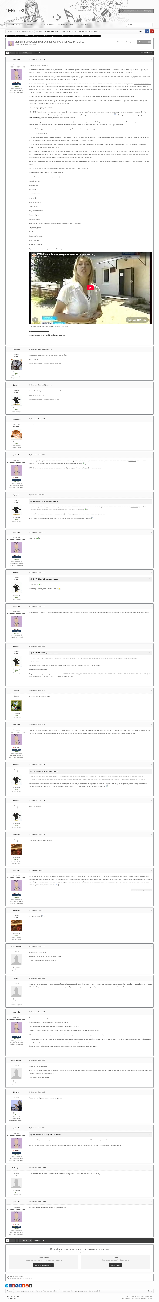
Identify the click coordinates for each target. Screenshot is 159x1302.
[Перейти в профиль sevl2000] (16, 849)
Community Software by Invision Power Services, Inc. (136, 1298)
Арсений (16, 349)
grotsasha (25, 44)
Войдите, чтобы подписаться (127, 42)
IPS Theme (10, 1296)
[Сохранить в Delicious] (20, 1285)
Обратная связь (12, 1299)
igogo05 (16, 385)
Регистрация (148, 11)
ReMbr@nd (16, 1168)
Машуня (16, 1092)
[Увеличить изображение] (59, 589)
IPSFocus (18, 1296)
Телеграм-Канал (66, 24)
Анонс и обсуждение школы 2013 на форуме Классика (47, 335)
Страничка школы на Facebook (39, 331)
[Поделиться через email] (30, 1285)
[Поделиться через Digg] (16, 1285)
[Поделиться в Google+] (13, 1285)
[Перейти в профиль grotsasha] (11, 43)
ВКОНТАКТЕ (83, 24)
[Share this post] (151, 59)
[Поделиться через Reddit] (23, 1285)
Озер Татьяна (16, 946)
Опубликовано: (37, 59)
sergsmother (16, 419)
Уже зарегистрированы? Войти (131, 11)
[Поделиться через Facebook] (10, 1285)
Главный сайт (48, 24)
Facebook (147, 31)
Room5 (16, 691)
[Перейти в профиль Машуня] (16, 1105)
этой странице (72, 79)
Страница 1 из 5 (38, 52)
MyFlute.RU (130, 1296)
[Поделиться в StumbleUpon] (27, 1285)
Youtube (152, 31)
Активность (32, 24)
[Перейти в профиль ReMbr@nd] (16, 1183)
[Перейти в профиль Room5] (16, 705)
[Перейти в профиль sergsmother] (16, 434)
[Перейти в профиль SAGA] (16, 991)
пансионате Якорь (44, 103)
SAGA (16, 978)
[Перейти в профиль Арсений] (16, 364)
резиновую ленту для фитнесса (39, 117)
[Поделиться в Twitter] (6, 1285)
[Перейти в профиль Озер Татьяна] (16, 959)
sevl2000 (16, 834)
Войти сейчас (115, 1265)
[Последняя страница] (30, 53)
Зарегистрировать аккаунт (43, 1265)
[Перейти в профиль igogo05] (16, 400)
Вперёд (25, 52)
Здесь (31, 326)
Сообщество (15, 24)
